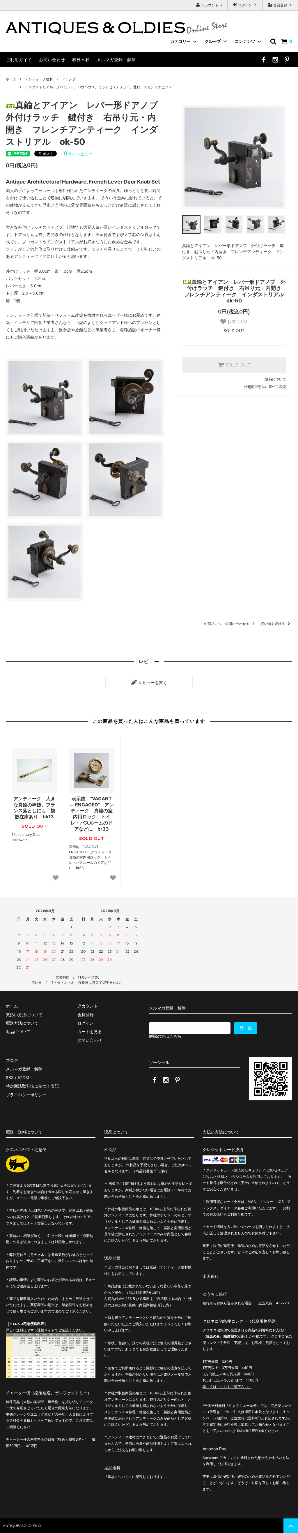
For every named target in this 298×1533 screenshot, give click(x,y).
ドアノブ (69, 79)
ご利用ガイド (19, 59)
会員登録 (280, 5)
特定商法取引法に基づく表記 (32, 1085)
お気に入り (237, 321)
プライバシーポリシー (26, 1094)
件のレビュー (78, 153)
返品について (275, 379)
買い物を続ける (273, 623)
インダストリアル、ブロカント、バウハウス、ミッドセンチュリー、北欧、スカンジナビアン (98, 87)
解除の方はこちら (165, 1036)
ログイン (245, 5)
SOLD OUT (237, 365)
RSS (10, 1077)
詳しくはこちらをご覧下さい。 (227, 1386)
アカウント (209, 5)
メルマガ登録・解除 (116, 59)
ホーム (11, 79)
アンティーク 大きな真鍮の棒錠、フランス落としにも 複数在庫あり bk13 (34, 808)
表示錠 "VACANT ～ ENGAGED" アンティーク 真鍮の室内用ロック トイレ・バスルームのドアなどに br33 (91, 814)
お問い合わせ (52, 59)
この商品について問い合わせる (225, 623)
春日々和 (81, 59)
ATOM (23, 1077)
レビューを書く (152, 682)
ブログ (12, 1060)
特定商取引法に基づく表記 (265, 387)
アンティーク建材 (39, 79)
